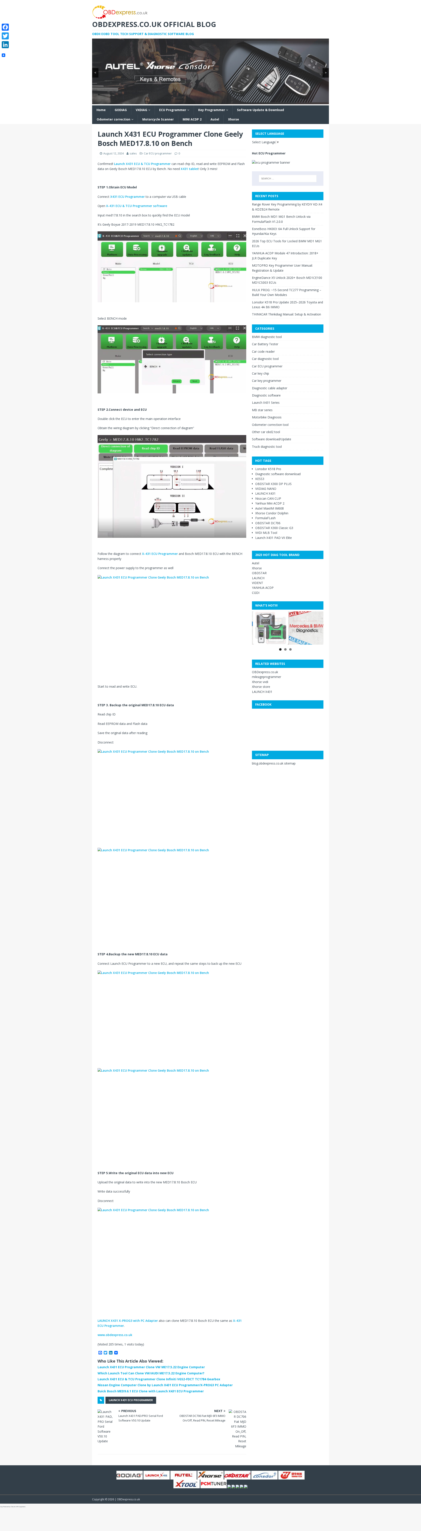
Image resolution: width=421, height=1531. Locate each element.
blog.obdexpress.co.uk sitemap (274, 763)
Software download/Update (271, 439)
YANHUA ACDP (263, 588)
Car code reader (263, 351)
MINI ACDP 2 (192, 119)
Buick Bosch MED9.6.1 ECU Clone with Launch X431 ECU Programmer (151, 1391)
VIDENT (257, 583)
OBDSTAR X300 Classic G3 (274, 528)
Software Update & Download (260, 110)
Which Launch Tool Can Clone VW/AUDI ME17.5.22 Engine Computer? (151, 1373)
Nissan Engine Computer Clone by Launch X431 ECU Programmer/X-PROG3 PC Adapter (165, 1385)
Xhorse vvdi (260, 682)
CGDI (255, 593)
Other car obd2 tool (266, 432)
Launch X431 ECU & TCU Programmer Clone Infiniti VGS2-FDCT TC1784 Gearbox (159, 1379)
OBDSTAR (259, 573)
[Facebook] (5, 27)
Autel (214, 119)
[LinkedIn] (5, 44)
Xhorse (233, 119)
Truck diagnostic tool (267, 446)
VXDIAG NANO (265, 489)
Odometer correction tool (270, 425)
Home (101, 110)
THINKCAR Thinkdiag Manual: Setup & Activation (286, 314)
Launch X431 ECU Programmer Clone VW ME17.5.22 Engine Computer (151, 1367)
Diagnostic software (266, 395)
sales (133, 153)
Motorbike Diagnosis (267, 417)
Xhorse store (261, 687)
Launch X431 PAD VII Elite (273, 538)
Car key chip (260, 373)
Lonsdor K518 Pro (268, 469)
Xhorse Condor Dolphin (271, 513)
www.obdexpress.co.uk (115, 1335)
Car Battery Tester (265, 344)
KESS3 (259, 479)
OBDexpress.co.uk (265, 672)
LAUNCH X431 (265, 493)
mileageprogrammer (266, 677)
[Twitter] (5, 36)
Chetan (13, 1507)
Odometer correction (113, 119)
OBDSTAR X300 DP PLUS (273, 484)
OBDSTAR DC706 (267, 523)
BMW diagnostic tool (267, 337)
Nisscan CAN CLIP (268, 498)
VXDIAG (141, 110)
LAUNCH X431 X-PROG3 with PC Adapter (128, 1321)
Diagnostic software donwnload (278, 474)
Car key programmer (266, 381)
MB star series (262, 410)
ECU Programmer (172, 110)
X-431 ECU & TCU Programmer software (136, 206)
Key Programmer (211, 110)
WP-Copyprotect (20, 1507)
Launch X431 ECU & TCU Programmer (142, 164)
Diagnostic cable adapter (269, 388)
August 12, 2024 (113, 153)
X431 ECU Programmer (127, 197)
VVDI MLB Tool (266, 533)
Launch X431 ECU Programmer (131, 1400)
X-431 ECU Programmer (160, 554)
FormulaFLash (265, 518)
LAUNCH (258, 578)
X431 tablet (189, 169)
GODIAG (121, 110)
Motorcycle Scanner (158, 119)
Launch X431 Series (266, 402)
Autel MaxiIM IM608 (269, 508)
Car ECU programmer (158, 153)
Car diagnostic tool (265, 359)
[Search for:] (287, 178)
